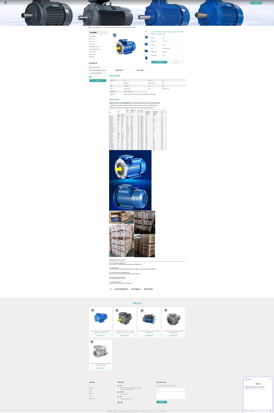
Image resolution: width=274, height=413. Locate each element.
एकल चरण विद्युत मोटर (135, 289)
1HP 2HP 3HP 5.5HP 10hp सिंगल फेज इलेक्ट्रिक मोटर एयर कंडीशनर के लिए (101, 364)
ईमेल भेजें (162, 402)
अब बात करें (257, 3)
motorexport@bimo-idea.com (98, 70)
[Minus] (270, 379)
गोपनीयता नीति (109, 411)
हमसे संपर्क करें (243, 3)
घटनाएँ (235, 3)
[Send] (270, 410)
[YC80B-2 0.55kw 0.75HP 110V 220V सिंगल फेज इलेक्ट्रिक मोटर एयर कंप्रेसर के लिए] (100, 318)
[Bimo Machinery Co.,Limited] (5, 3)
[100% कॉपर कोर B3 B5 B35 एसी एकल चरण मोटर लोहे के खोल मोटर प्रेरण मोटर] (173, 318)
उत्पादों (229, 3)
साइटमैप (114, 411)
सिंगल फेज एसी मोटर (148, 289)
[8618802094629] (121, 402)
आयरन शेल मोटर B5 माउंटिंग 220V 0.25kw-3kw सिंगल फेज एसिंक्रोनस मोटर (149, 331)
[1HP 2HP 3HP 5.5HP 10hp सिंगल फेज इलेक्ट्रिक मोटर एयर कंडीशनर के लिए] (100, 351)
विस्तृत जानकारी (119, 70)
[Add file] (246, 410)
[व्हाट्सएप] (90, 77)
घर (219, 3)
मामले (90, 396)
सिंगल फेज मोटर (99, 27)
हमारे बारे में (224, 3)
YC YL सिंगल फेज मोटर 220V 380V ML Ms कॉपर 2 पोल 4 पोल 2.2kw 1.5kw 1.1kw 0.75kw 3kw (125, 331)
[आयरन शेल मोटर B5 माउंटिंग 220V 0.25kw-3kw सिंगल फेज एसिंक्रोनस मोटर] (149, 318)
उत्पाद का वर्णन (140, 70)
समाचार (90, 393)
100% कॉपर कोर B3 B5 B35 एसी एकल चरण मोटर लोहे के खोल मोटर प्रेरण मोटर (173, 331)
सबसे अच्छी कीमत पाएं (159, 62)
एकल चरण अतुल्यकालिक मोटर (121, 289)
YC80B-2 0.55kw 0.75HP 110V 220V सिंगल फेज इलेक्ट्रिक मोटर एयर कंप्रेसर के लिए (100, 331)
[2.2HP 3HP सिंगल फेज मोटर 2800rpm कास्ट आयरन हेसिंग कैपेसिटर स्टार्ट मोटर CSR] (125, 47)
